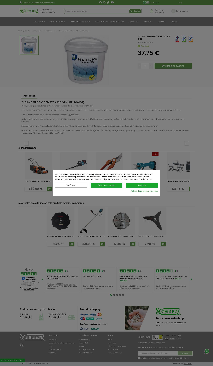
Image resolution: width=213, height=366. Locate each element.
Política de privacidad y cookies (144, 191)
